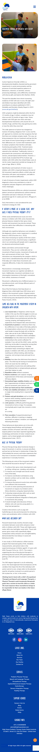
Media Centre (19, 710)
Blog (19, 705)
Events (19, 708)
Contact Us (19, 664)
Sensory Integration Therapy (19, 688)
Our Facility (19, 662)
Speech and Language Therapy (19, 679)
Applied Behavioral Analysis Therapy (19, 684)
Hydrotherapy (19, 686)
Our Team (19, 660)
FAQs (19, 712)
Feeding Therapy (19, 691)
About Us (19, 655)
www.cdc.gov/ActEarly (10, 109)
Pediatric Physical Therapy (19, 677)
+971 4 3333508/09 (19, 725)
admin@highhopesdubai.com (19, 727)
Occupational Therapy (20, 681)
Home (19, 653)
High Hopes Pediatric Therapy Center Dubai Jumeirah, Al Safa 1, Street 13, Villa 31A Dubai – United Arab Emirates (19, 731)
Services (19, 657)
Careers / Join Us (19, 703)
